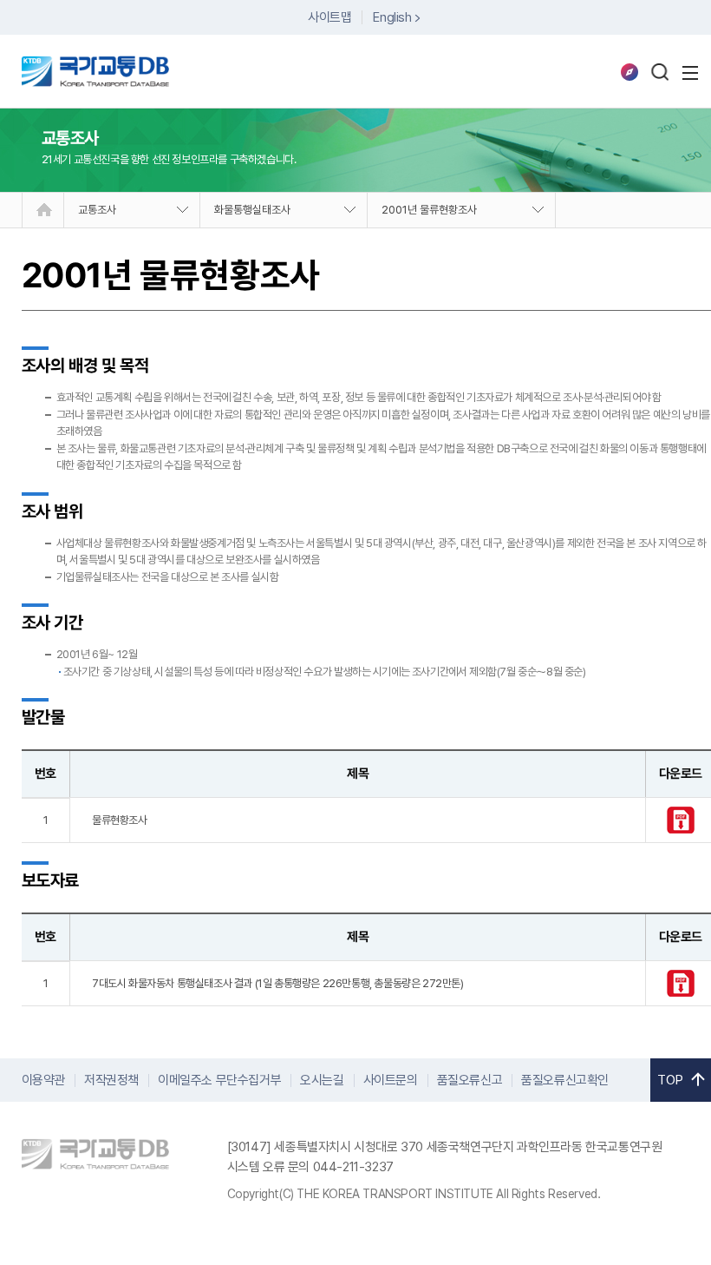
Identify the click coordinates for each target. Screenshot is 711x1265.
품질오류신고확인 (565, 1080)
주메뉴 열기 (690, 73)
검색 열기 (660, 72)
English (392, 17)
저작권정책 (111, 1080)
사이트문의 (390, 1080)
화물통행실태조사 (252, 209)
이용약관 (43, 1080)
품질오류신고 (470, 1080)
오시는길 (321, 1080)
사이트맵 (329, 17)
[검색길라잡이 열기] (629, 72)
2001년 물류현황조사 (429, 209)
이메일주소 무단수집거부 (219, 1080)
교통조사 (97, 209)
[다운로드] (681, 829)
